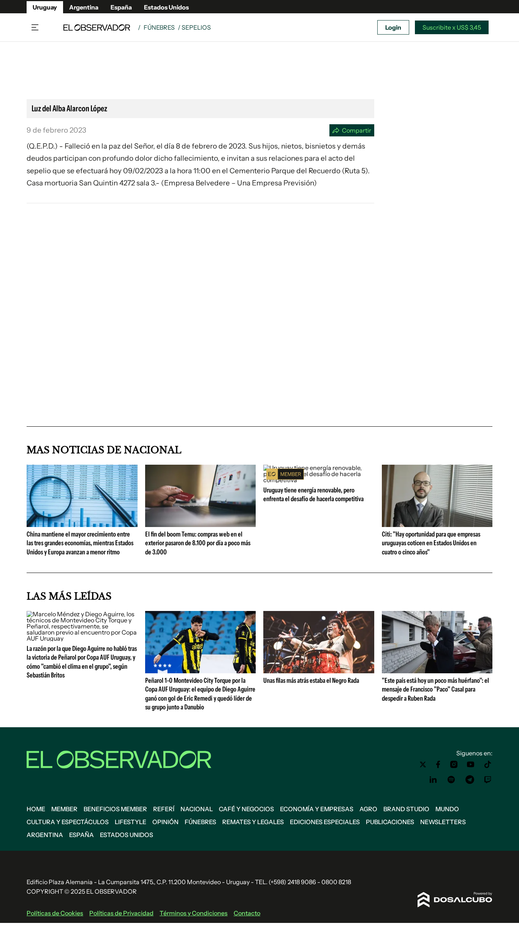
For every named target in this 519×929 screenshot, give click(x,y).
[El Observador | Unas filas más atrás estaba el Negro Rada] (318, 670)
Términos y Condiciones (194, 913)
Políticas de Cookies (55, 913)
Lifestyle (130, 822)
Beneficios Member (115, 809)
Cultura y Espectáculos (68, 822)
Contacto (247, 913)
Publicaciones (390, 822)
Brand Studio (406, 809)
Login (393, 27)
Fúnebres (159, 27)
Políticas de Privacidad (121, 913)
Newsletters (443, 822)
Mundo (447, 809)
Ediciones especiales (325, 822)
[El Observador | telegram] (469, 779)
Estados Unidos (166, 7)
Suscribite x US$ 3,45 (451, 27)
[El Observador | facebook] (438, 764)
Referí (163, 809)
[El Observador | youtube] (470, 764)
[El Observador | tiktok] (487, 764)
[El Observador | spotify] (451, 779)
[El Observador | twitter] (423, 764)
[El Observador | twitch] (487, 779)
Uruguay (45, 7)
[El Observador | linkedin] (433, 779)
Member (64, 809)
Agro (368, 809)
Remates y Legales (253, 822)
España (121, 7)
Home (36, 809)
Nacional (196, 809)
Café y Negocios (246, 809)
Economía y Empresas (316, 809)
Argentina (83, 7)
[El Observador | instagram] (454, 764)
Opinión (165, 822)
